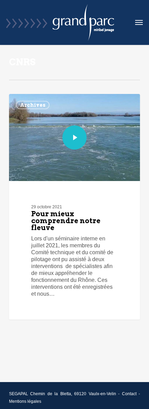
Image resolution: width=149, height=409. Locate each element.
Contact (129, 393)
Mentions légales (25, 401)
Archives (32, 105)
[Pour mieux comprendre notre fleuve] (74, 207)
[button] (139, 22)
